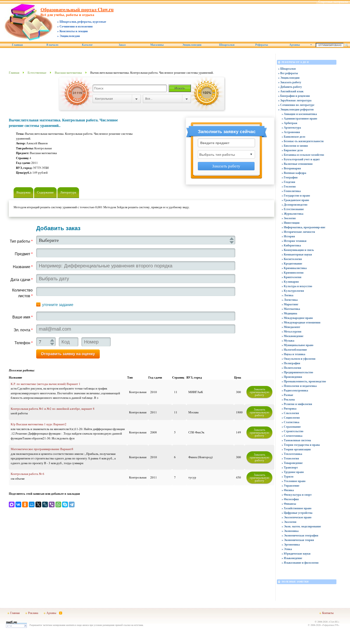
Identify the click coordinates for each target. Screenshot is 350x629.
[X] (38, 504)
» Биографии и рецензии (294, 96)
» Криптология (291, 277)
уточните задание (57, 305)
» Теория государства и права (301, 445)
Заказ (122, 45)
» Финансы (289, 504)
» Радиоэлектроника (295, 390)
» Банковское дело (293, 137)
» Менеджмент (291, 327)
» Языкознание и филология (300, 563)
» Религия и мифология (297, 404)
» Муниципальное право (297, 345)
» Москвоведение (292, 336)
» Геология (289, 186)
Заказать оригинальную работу (259, 392)
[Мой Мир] (32, 504)
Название (23, 267)
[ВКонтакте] (18, 504)
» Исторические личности (298, 232)
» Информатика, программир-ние (303, 227)
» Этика (287, 549)
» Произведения (292, 377)
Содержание (45, 192)
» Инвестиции (291, 223)
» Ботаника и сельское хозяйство (303, 155)
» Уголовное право (293, 481)
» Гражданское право (295, 200)
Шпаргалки (227, 45)
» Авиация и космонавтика (299, 114)
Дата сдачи (21, 280)
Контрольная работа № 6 (27, 474)
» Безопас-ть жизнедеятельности (303, 141)
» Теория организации (296, 449)
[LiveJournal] (45, 504)
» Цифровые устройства (297, 513)
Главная (17, 45)
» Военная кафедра (294, 173)
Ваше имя (22, 317)
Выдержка (23, 192)
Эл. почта (23, 330)
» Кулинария (290, 282)
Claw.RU (334, 621)
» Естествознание (293, 209)
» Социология (291, 418)
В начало (52, 45)
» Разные (287, 395)
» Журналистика (292, 214)
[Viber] (52, 504)
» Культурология (293, 291)
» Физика (288, 490)
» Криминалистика (294, 268)
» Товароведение (292, 463)
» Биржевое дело (292, 150)
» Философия (290, 499)
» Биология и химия (295, 146)
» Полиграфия (291, 363)
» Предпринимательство (297, 372)
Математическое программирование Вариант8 (42, 449)
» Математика (291, 309)
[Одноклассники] (25, 504)
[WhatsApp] (58, 504)
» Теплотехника (292, 454)
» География (290, 177)
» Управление (290, 485)
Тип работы (21, 241)
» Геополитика (291, 191)
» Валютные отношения (297, 164)
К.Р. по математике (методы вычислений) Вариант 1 (45, 384)
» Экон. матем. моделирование (301, 526)
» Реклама (288, 399)
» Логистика (290, 300)
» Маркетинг (290, 304)
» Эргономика (291, 544)
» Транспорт (290, 467)
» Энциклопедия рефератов (296, 109)
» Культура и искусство (297, 286)
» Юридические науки (296, 553)
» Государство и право (296, 195)
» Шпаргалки (287, 69)
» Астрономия (291, 132)
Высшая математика (68, 72)
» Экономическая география (300, 535)
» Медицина (289, 313)
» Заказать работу (289, 82)
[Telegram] (72, 504)
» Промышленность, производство (304, 381)
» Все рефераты (288, 73)
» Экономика (290, 531)
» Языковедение (292, 558)
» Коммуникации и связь (298, 250)
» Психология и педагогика (299, 386)
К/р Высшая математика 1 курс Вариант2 (38, 424)
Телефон (24, 343)
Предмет (24, 254)
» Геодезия (288, 182)
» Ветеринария (291, 168)
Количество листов (22, 293)
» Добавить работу (290, 87)
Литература (68, 192)
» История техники (294, 241)
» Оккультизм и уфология (298, 359)
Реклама (33, 613)
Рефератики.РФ (330, 625)
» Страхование (291, 427)
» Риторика (289, 408)
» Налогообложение (294, 350)
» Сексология (290, 413)
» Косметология (292, 259)
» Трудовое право (293, 472)
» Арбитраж (289, 123)
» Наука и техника (293, 354)
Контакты (328, 613)
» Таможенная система (296, 440)
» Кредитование (292, 263)
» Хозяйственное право (296, 508)
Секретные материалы (333, 1)
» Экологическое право (296, 517)
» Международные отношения (301, 322)
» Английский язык (291, 91)
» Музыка (288, 340)
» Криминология (293, 272)
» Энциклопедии (289, 78)
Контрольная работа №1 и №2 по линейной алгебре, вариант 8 (53, 408)
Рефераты (261, 45)
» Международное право (297, 318)
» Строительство (292, 431)
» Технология (290, 458)
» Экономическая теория (298, 540)
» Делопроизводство (294, 205)
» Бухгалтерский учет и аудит (301, 159)
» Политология (291, 368)
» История (288, 236)
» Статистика (290, 422)
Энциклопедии (191, 45)
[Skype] (65, 504)
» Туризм (287, 476)
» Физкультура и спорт (297, 495)
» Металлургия (291, 331)
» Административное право (299, 118)
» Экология (289, 522)
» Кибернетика (291, 245)
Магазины (157, 45)
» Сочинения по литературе (296, 105)
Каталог (87, 45)
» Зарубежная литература (294, 100)
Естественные (37, 72)
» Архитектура (291, 127)
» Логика (287, 295)
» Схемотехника (292, 436)
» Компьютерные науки (297, 254)
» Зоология (289, 218)
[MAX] (12, 504)
